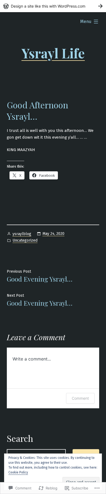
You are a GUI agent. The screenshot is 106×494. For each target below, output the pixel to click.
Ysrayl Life (53, 53)
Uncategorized (25, 240)
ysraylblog (22, 234)
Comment (80, 398)
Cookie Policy (18, 472)
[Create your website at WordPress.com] (53, 6)
